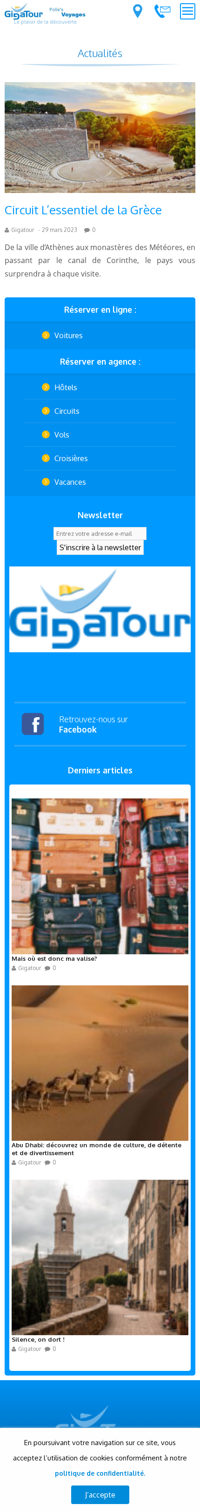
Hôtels (65, 387)
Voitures (68, 335)
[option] (100, 609)
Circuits (67, 411)
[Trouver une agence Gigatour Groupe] (138, 11)
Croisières (71, 458)
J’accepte (100, 1494)
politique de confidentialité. (100, 1473)
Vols (61, 434)
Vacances (70, 482)
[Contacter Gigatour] (162, 11)
